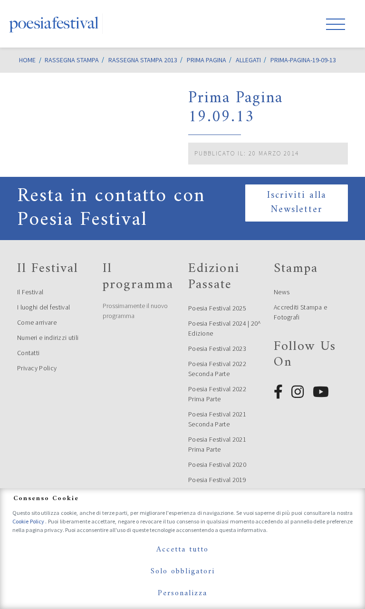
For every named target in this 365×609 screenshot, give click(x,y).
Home (27, 60)
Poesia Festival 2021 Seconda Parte (217, 419)
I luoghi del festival (43, 307)
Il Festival (30, 292)
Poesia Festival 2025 (217, 308)
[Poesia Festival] (54, 24)
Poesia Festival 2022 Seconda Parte (217, 368)
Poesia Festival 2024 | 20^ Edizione (224, 328)
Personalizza (182, 593)
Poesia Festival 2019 (217, 479)
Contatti (28, 352)
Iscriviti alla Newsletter (297, 202)
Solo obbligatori (183, 571)
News (281, 292)
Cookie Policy (28, 521)
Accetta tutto (182, 549)
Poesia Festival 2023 (217, 348)
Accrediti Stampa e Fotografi (300, 312)
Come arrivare (37, 322)
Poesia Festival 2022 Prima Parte (217, 394)
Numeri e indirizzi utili (47, 337)
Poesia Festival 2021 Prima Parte (217, 444)
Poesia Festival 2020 (217, 464)
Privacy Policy (37, 368)
